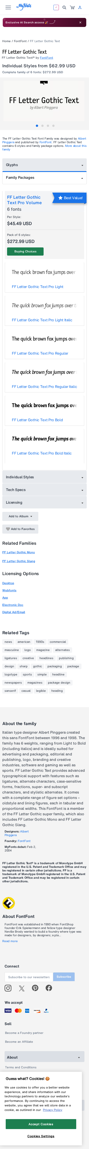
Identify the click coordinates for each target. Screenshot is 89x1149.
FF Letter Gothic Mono (18, 552)
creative (28, 658)
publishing (66, 658)
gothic (37, 666)
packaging (54, 666)
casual (26, 691)
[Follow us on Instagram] (10, 988)
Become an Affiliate (19, 1042)
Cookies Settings (41, 1136)
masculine (12, 650)
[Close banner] (80, 22)
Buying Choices (25, 251)
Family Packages (20, 177)
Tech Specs (16, 489)
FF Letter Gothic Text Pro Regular (40, 353)
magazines (34, 683)
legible (41, 691)
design (9, 666)
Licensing (14, 502)
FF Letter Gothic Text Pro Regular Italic (44, 386)
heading (57, 691)
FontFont (20, 41)
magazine (43, 650)
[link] (72, 7)
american (24, 642)
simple (42, 674)
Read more (10, 941)
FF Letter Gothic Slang (18, 561)
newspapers (13, 683)
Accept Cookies (41, 1124)
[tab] (37, 125)
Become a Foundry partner (24, 1033)
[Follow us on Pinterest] (37, 988)
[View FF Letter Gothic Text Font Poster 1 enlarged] (45, 101)
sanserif (10, 691)
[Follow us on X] (23, 988)
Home (6, 41)
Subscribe (64, 977)
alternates (62, 650)
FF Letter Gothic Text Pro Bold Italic (42, 453)
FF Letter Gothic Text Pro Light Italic (42, 320)
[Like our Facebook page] (51, 988)
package (73, 666)
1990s (40, 642)
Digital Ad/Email (13, 612)
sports (27, 674)
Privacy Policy (52, 1110)
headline (58, 674)
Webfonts (9, 590)
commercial (58, 642)
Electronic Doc (12, 605)
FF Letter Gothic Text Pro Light (37, 286)
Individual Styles (20, 477)
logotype (11, 674)
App (5, 597)
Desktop (8, 583)
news (8, 642)
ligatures (11, 658)
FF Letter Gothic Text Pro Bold (37, 420)
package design (59, 683)
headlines (46, 658)
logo (27, 650)
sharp (24, 666)
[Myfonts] (24, 9)
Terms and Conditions (21, 1067)
